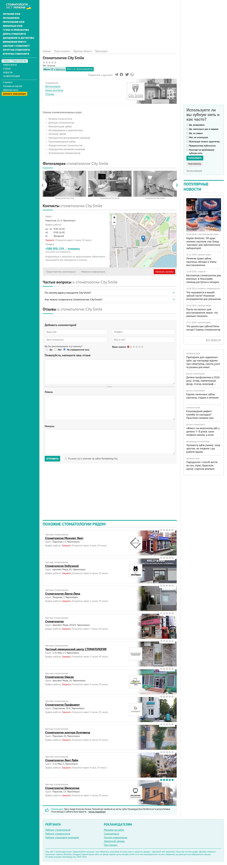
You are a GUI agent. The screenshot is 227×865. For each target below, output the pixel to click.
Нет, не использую (198, 137)
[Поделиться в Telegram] (116, 75)
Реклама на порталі (12, 86)
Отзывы (49, 94)
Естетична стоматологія (16, 54)
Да (51, 349)
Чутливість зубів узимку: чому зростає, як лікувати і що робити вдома (203, 448)
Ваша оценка (119, 346)
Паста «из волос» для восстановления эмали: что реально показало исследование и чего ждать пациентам (202, 316)
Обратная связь (10, 89)
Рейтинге (60, 69)
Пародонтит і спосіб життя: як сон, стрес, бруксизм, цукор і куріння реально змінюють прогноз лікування (203, 467)
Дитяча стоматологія (14, 34)
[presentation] (44, 185)
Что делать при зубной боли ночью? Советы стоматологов (203, 328)
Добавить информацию (14, 93)
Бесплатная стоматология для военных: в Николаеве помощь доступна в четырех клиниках (203, 280)
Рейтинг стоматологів (57, 833)
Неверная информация (93, 271)
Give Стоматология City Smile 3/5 (136, 346)
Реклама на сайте (114, 829)
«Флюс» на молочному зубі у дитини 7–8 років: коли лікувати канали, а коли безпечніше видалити (202, 433)
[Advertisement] (110, 23)
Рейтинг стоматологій (57, 829)
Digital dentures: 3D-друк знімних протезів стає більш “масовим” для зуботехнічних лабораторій (203, 243)
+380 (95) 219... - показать (62, 250)
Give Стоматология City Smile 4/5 (139, 346)
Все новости (213, 340)
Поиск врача (10, 64)
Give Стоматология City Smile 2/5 (134, 346)
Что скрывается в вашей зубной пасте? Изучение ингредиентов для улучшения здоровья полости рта (203, 297)
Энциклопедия (11, 76)
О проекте (7, 82)
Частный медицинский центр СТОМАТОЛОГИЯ (75, 649)
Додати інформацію (115, 837)
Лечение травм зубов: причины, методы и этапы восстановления (201, 262)
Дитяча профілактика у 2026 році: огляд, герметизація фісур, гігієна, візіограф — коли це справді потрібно (203, 382)
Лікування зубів (11, 14)
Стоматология (54, 621)
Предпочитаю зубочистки (202, 145)
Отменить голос (128, 346)
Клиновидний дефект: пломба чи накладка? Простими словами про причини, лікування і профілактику (200, 417)
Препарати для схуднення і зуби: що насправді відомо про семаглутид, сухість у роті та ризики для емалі (203, 362)
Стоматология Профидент (62, 705)
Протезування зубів (13, 22)
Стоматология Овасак (59, 677)
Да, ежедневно (197, 124)
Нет (59, 349)
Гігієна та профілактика (16, 30)
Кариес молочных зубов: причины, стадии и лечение (202, 396)
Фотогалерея (52, 86)
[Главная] (20, 6)
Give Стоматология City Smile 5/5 (142, 346)
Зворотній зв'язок (114, 841)
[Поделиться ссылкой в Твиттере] (126, 75)
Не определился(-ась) (78, 349)
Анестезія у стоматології (16, 46)
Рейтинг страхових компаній (62, 837)
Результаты (194, 163)
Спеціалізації (111, 833)
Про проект (110, 845)
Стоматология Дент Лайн (61, 760)
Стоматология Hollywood (62, 566)
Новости (7, 72)
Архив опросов (194, 170)
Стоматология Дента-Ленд (62, 594)
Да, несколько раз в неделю (203, 129)
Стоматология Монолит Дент (64, 538)
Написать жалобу (164, 271)
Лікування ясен (11, 18)
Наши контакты (54, 90)
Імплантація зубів (12, 26)
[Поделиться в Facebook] (121, 75)
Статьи (6, 68)
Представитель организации (61, 271)
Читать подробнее (97, 811)
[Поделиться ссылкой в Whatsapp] (132, 75)
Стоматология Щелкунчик (62, 788)
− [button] (114, 222)
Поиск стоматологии (15, 61)
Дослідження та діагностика (18, 38)
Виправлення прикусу (15, 42)
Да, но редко (196, 133)
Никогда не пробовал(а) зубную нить (201, 151)
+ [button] (114, 217)
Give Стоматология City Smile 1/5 (131, 346)
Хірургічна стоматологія (16, 50)
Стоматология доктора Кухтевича (67, 732)
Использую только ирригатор (204, 141)
